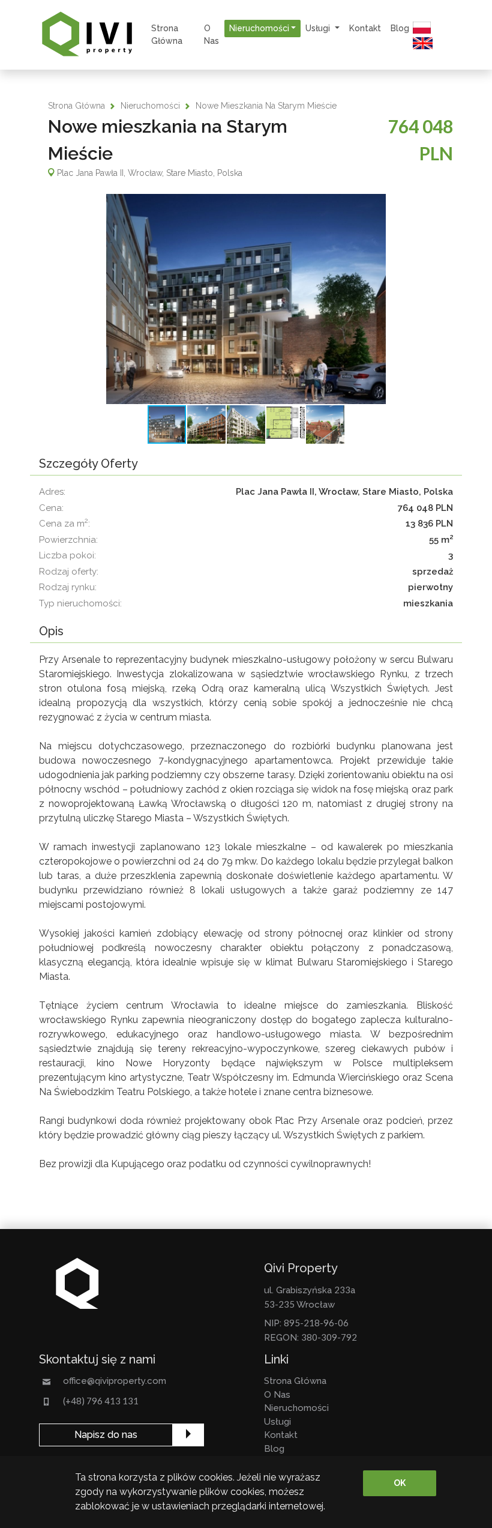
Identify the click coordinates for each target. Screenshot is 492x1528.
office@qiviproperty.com (114, 1381)
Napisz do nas (105, 1434)
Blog (400, 28)
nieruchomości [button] (259, 28)
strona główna (166, 34)
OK (400, 1483)
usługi (277, 1421)
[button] (246, 299)
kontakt (365, 28)
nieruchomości (150, 105)
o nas (211, 34)
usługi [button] (318, 28)
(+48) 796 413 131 (101, 1400)
